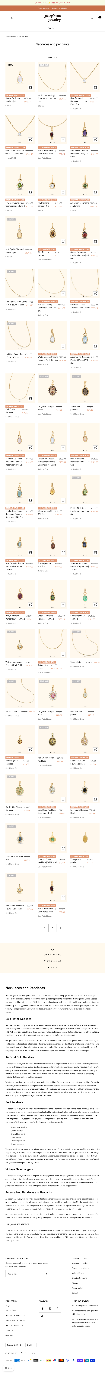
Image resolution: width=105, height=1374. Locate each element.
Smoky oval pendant (75, 408)
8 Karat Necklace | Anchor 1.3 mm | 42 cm (80, 306)
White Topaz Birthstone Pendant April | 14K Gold (48, 358)
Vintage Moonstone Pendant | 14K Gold (14, 664)
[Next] (60, 928)
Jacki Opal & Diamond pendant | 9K (14, 251)
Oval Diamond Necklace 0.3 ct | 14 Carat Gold (15, 152)
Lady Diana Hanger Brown (46, 408)
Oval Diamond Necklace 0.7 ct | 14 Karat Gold (78, 101)
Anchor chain (11, 711)
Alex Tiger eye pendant (44, 254)
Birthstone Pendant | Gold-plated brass (47, 152)
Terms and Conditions (14, 1325)
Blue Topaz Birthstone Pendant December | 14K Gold (14, 566)
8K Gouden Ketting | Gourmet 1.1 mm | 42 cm (47, 98)
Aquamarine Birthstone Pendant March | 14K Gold (80, 360)
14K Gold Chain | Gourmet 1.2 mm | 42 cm (47, 307)
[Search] (12, 18)
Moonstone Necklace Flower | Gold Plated (14, 907)
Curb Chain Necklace (10, 411)
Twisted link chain (43, 667)
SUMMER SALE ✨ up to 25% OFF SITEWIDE (52, 2)
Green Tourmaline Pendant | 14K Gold (46, 617)
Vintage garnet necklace (11, 762)
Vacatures (9, 1330)
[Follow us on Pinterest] (57, 1308)
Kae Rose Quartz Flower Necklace (77, 762)
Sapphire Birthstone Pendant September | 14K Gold (79, 566)
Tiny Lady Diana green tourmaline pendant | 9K (15, 204)
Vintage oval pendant (75, 861)
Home (7, 36)
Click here (89, 1322)
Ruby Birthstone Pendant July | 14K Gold (15, 617)
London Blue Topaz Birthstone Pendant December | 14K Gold (14, 461)
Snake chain (75, 662)
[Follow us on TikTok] (42, 1316)
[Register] (46, 1274)
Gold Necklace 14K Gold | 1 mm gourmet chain (15, 303)
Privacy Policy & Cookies (15, 1320)
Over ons (9, 1335)
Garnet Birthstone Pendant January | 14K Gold (79, 255)
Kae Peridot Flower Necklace (13, 809)
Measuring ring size (80, 1262)
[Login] (92, 18)
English (29, 1345)
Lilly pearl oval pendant (76, 713)
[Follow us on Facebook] (42, 1308)
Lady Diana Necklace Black (79, 811)
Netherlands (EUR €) (14, 1345)
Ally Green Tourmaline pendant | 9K (79, 204)
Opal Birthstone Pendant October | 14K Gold (80, 461)
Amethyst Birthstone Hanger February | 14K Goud (80, 153)
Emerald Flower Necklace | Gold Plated (47, 861)
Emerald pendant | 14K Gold (78, 617)
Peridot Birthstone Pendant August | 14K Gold (79, 511)
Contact (75, 1292)
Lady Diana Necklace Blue (14, 858)
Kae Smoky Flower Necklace (46, 759)
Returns (75, 1282)
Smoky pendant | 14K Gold (45, 565)
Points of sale (10, 1310)
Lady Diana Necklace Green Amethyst (47, 811)
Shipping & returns (79, 1277)
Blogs (7, 1305)
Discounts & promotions (15, 1315)
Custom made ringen (80, 1268)
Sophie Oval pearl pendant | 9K (12, 100)
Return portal (77, 1287)
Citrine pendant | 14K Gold (45, 512)
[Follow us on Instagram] (50, 1308)
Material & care (78, 1272)
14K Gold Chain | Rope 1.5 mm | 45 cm (14, 356)
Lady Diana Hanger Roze (46, 713)
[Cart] (98, 18)
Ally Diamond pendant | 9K (43, 204)
